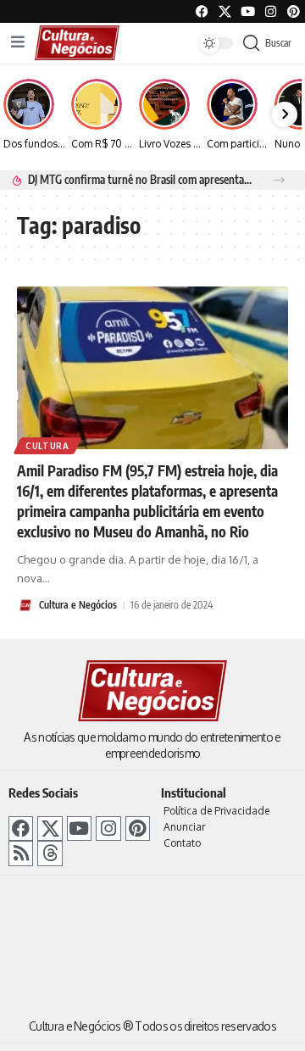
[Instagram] (108, 828)
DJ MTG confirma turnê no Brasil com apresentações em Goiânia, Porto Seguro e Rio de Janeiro (141, 179)
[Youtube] (247, 11)
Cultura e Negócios (78, 604)
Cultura (47, 446)
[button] (279, 180)
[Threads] (49, 853)
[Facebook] (202, 11)
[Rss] (20, 853)
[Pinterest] (293, 11)
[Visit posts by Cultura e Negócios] (25, 605)
